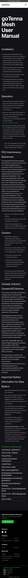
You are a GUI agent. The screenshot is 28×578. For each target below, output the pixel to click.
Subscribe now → (8, 521)
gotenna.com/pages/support (10, 123)
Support (4, 554)
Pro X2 (3, 538)
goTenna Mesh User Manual (12, 27)
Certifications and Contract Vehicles (11, 567)
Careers (16, 547)
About (3, 547)
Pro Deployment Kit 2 (7, 540)
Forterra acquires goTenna (14, 1)
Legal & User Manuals (7, 556)
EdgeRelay (16, 540)
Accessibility (17, 556)
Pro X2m (16, 538)
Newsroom (16, 554)
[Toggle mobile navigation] (25, 5)
